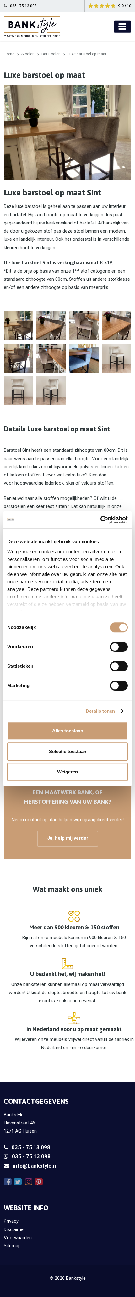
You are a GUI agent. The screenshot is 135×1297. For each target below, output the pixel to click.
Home (9, 54)
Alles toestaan (67, 730)
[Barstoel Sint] (18, 325)
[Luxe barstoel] (116, 325)
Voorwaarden (18, 1237)
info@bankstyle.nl (35, 1166)
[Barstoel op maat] (51, 325)
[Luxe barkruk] (84, 325)
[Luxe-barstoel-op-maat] (84, 358)
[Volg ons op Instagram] (28, 1182)
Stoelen (28, 54)
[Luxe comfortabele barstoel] (18, 390)
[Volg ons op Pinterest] (39, 1182)
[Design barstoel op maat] (51, 390)
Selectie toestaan (67, 751)
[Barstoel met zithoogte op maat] (116, 358)
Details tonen (100, 711)
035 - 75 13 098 (31, 1147)
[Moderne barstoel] (51, 358)
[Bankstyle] (32, 26)
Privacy (11, 1221)
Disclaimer (14, 1229)
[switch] (119, 647)
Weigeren (67, 771)
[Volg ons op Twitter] (18, 1182)
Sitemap (12, 1246)
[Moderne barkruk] (18, 358)
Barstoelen (51, 54)
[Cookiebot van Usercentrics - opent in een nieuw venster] (100, 520)
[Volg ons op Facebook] (8, 1182)
